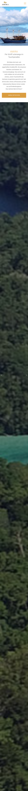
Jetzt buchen (14, 495)
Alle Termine (14, 501)
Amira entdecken (14, 95)
